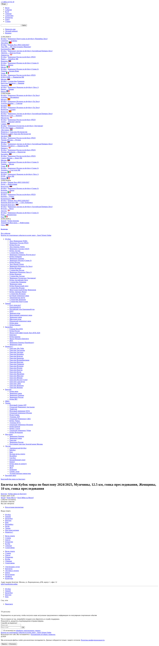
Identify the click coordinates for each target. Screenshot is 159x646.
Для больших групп (12, 567)
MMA (7, 401)
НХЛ (11, 311)
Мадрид (4, 99)
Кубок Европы (15, 337)
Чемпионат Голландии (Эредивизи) (23, 278)
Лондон (4, 211)
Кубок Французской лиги (19, 286)
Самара (3, 124)
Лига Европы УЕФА (17, 247)
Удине (3, 73)
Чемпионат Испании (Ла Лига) (21, 266)
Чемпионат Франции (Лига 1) (21, 272)
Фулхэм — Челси (7, 209)
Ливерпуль (5, 55)
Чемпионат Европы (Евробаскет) (22, 342)
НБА (11, 341)
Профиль (8, 576)
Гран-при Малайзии (17, 374)
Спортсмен (9, 16)
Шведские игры (15, 319)
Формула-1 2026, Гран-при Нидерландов (16, 134)
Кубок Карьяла (15, 325)
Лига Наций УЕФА (17, 264)
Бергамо (4, 172)
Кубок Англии (15, 251)
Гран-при (13, 440)
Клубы (7, 544)
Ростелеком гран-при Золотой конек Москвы (26, 444)
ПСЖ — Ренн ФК (7, 176)
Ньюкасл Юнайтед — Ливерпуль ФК (14, 146)
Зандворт (4, 136)
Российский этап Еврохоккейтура (22, 309)
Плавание (13, 469)
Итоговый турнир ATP (18, 405)
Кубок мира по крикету (18, 464)
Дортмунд (4, 85)
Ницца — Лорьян (7, 89)
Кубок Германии (16, 256)
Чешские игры (15, 313)
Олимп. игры (14, 471)
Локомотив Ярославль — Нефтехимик (15, 223)
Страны (8, 538)
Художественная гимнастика (20, 473)
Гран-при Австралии (17, 350)
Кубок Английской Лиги (19, 280)
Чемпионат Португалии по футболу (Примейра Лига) (27, 39)
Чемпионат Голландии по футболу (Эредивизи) (25, 126)
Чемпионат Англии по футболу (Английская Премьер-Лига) (30, 51)
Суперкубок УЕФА (17, 253)
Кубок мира (14, 323)
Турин (3, 166)
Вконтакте (9, 604)
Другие (8, 446)
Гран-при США (15, 383)
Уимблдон (13, 409)
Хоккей (3, 221)
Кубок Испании (15, 268)
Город (7, 19)
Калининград (6, 199)
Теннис (8, 403)
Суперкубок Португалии (19, 301)
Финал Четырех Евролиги (19, 339)
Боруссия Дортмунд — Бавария (12, 83)
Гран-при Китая (15, 372)
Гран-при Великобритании (19, 360)
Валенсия (4, 112)
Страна (7, 21)
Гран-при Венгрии (16, 362)
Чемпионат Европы (17, 258)
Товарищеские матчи (17, 298)
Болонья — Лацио (7, 190)
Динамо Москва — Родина (11, 140)
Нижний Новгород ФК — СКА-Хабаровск (17, 202)
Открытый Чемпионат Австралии (22, 407)
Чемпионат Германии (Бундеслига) (22, 255)
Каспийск (4, 154)
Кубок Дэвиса (15, 421)
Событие (8, 10)
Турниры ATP (15, 417)
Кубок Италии (15, 262)
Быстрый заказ (10, 475)
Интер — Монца (7, 65)
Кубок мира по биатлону (16, 479)
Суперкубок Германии (16, 81)
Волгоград (5, 186)
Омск (3, 225)
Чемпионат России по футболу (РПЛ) (22, 57)
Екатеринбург (6, 49)
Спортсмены (10, 548)
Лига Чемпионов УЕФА (18, 241)
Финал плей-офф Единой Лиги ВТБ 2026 (25, 333)
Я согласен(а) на (22, 630)
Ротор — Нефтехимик (9, 184)
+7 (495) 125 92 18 (7, 2)
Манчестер (5, 118)
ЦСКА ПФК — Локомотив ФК (12, 77)
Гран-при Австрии (16, 352)
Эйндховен (5, 130)
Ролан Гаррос (14, 415)
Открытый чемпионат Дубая (20, 430)
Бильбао (4, 105)
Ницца (3, 91)
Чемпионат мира (16, 284)
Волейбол (13, 456)
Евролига (13, 335)
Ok (23, 627)
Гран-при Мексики (16, 376)
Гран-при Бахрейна (17, 354)
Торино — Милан (7, 164)
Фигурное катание (12, 530)
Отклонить (12, 644)
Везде (7, 8)
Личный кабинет (11, 31)
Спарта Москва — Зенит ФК (11, 158)
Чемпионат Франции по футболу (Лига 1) (23, 87)
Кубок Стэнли (15, 428)
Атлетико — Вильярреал (10, 97)
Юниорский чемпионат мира (20, 321)
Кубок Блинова (13, 221)
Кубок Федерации (16, 432)
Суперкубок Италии (17, 288)
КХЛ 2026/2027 (15, 305)
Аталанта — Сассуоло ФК (10, 170)
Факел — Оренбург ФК (9, 59)
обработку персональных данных (28, 630)
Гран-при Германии (17, 364)
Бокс (11, 452)
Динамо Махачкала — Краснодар (13, 152)
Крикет (12, 462)
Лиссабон (4, 43)
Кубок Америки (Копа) (18, 292)
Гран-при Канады (16, 370)
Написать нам (10, 29)
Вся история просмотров (14, 507)
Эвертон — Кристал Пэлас (11, 53)
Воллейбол (9, 524)
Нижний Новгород (8, 205)
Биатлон (8, 389)
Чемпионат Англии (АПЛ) (19, 249)
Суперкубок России (17, 270)
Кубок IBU (14, 399)
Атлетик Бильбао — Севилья (11, 103)
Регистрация (9, 574)
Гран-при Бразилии (17, 358)
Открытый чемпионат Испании (21, 425)
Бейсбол (13, 450)
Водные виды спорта (17, 454)
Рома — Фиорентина (8, 215)
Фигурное (9, 434)
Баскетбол (9, 327)
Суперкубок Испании (18, 294)
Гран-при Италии (16, 368)
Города (7, 540)
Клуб (7, 12)
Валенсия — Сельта (8, 109)
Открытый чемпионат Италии (21, 413)
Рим (2, 217)
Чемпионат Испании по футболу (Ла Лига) (24, 95)
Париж (3, 178)
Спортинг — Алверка (9, 41)
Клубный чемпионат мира (19, 296)
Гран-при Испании (16, 366)
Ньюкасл (4, 148)
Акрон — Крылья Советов (11, 122)
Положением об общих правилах (43, 634)
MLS (11, 468)
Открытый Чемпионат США (20, 419)
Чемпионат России (16, 397)
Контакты (8, 569)
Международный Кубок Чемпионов (23, 290)
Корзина (8, 33)
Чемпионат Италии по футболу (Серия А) (23, 63)
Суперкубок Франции (18, 299)
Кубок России (15, 245)
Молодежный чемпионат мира (21, 315)
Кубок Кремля (15, 426)
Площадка (9, 17)
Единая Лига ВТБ (16, 329)
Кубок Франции (15, 274)
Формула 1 (5, 132)
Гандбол (13, 458)
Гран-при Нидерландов (18, 132)
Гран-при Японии (16, 387)
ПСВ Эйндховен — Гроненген (12, 128)
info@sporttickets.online (9, 584)
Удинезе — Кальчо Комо (10, 71)
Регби (12, 466)
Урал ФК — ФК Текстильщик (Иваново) (16, 47)
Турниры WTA (15, 423)
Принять (4, 644)
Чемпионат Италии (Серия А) (21, 260)
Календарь (9, 578)
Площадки (9, 542)
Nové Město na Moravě (25, 498)
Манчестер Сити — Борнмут (11, 115)
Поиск (7, 572)
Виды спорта (10, 536)
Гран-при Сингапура (17, 382)
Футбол (3, 39)
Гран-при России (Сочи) (18, 380)
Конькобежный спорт (17, 460)
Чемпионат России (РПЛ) (19, 243)
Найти (24, 25)
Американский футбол (18, 448)
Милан (3, 67)
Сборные (8, 546)
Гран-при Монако (16, 378)
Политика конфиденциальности (92, 640)
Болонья (4, 192)
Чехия (3, 498)
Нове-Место (11, 498)
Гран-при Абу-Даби (17, 348)
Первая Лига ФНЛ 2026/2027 (18, 45)
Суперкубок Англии (17, 276)
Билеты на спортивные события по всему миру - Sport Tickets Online (26, 235)
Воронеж (4, 61)
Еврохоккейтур (15, 307)
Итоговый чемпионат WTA (20, 411)
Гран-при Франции (17, 385)
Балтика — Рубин (7, 196)
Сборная (8, 14)
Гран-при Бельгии (16, 356)
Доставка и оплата (12, 571)
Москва (3, 79)
